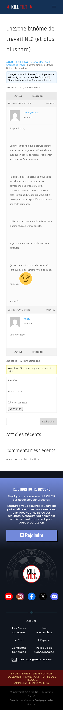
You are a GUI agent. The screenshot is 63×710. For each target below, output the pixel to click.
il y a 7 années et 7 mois (39, 80)
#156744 (50, 103)
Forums (19, 61)
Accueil (9, 61)
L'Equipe (44, 640)
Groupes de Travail (15, 64)
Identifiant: (13, 380)
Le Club (19, 640)
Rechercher (48, 421)
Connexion (15, 408)
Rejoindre (33, 535)
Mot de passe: (15, 391)
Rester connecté (19, 402)
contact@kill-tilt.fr (35, 659)
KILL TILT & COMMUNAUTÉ (37, 61)
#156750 (50, 309)
